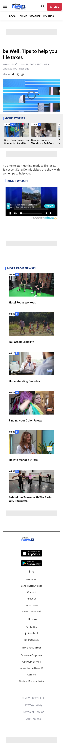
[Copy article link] (22, 74)
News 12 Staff (10, 64)
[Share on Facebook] (13, 74)
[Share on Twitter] (17, 74)
